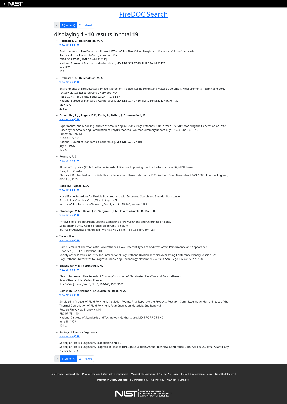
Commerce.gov (140, 379)
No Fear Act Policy (168, 374)
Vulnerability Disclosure (143, 374)
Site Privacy (57, 374)
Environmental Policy (201, 374)
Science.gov (157, 379)
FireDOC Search (143, 14)
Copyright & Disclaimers (115, 374)
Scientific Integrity (224, 374)
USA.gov (171, 379)
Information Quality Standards (113, 379)
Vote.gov (184, 379)
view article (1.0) (69, 45)
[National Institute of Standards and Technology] (13, 4)
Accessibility (72, 374)
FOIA (184, 374)
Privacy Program (91, 374)
